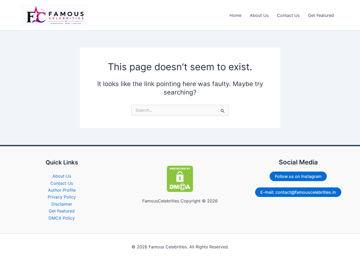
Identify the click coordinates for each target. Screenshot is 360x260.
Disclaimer (61, 204)
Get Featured (321, 15)
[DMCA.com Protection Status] (180, 178)
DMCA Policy (61, 218)
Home (235, 15)
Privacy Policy (62, 197)
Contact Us (288, 15)
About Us (259, 15)
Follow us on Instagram (298, 176)
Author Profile (62, 190)
